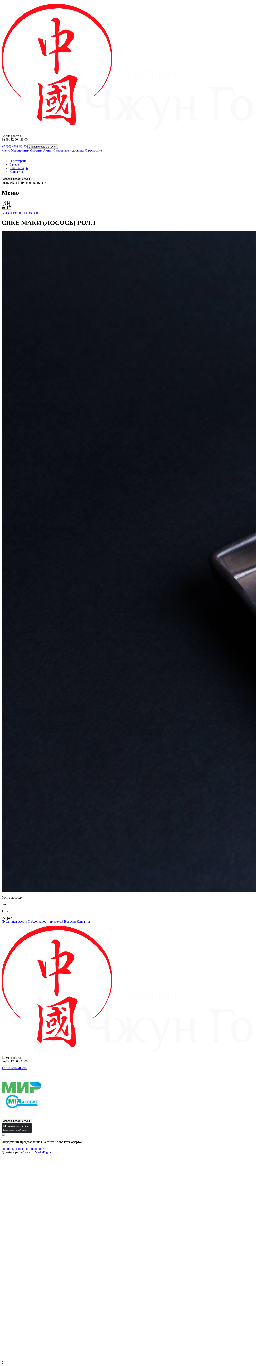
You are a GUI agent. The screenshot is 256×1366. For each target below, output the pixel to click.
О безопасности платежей (45, 921)
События (36, 150)
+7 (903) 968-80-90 (14, 146)
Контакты (16, 171)
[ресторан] (128, 129)
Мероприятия (20, 150)
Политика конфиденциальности (23, 1148)
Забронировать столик (42, 146)
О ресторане (93, 150)
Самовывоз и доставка (68, 150)
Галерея (15, 164)
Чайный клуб (19, 168)
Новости (70, 921)
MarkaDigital (43, 1152)
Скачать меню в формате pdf (21, 212)
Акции (48, 150)
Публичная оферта (14, 921)
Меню (6, 150)
